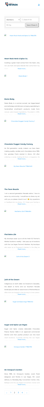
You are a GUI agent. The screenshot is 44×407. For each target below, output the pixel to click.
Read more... (22, 68)
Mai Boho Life (10, 234)
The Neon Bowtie (11, 189)
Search (32, 25)
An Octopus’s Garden (13, 370)
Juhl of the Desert (11, 280)
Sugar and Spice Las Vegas (15, 325)
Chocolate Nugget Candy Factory (18, 144)
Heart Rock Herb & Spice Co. (16, 59)
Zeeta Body (9, 99)
